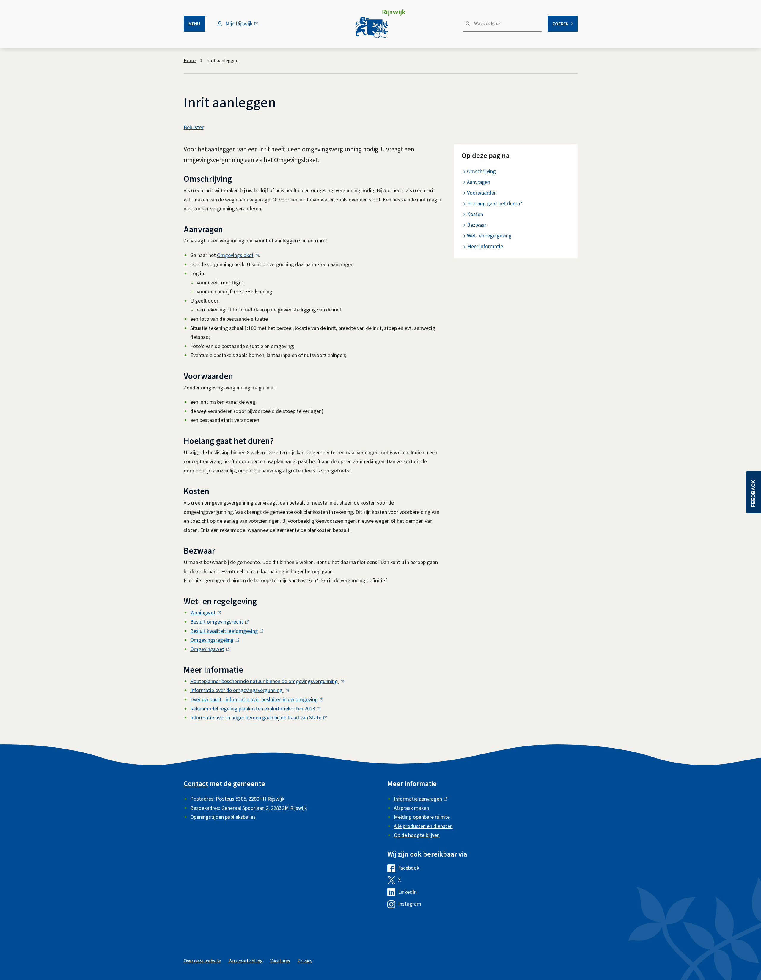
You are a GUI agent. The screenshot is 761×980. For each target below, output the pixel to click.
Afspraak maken (411, 808)
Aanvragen (478, 182)
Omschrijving (481, 171)
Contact (196, 784)
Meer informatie (485, 246)
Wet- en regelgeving (489, 235)
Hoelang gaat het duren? (494, 203)
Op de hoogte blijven (417, 835)
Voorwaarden (482, 193)
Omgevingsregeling (213, 640)
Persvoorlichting (245, 961)
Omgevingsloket (236, 255)
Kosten (475, 214)
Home (190, 60)
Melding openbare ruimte (422, 817)
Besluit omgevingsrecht (218, 622)
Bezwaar (476, 225)
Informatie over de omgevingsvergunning (238, 690)
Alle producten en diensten (423, 826)
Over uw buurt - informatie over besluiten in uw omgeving (255, 699)
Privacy (305, 961)
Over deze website (202, 961)
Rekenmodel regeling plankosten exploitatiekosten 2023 (254, 709)
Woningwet (204, 612)
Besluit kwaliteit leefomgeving (225, 631)
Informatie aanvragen (419, 799)
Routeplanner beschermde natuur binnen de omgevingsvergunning (266, 681)
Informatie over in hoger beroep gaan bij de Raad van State (257, 717)
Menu (194, 24)
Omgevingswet (208, 649)
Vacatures (280, 961)
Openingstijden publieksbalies (223, 817)
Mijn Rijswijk (243, 26)
